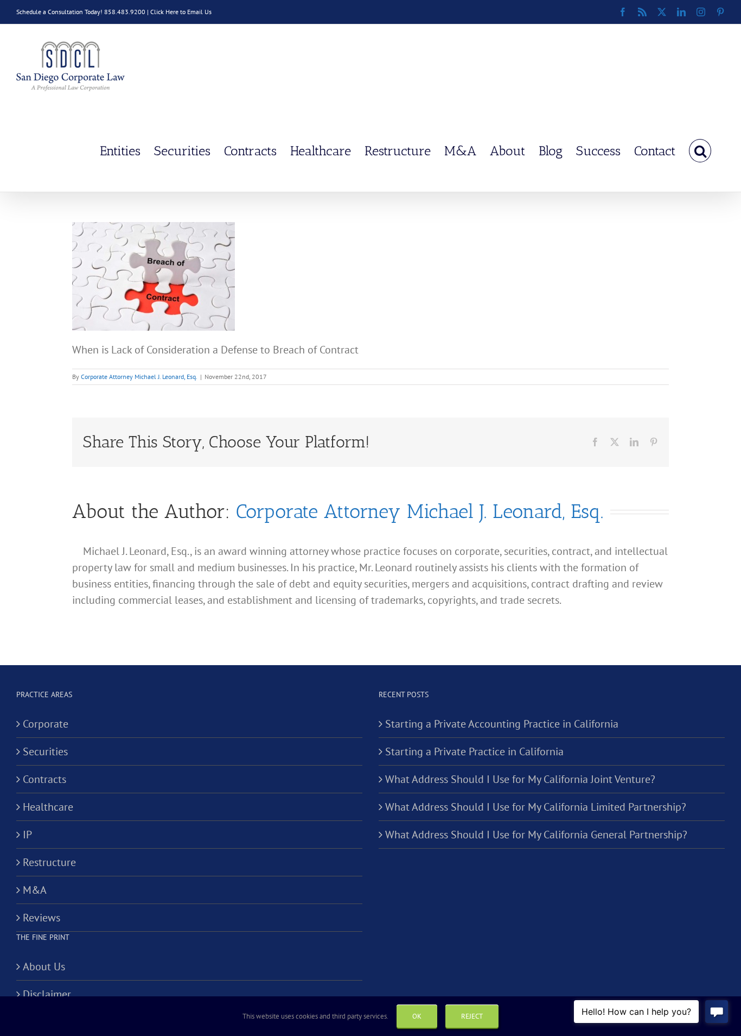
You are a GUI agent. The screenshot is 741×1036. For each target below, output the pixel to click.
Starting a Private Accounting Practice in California (501, 724)
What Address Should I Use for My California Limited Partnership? (535, 807)
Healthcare (48, 807)
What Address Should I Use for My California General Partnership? (536, 834)
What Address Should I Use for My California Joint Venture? (520, 779)
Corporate (45, 724)
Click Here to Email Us (181, 12)
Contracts (44, 779)
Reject (472, 1016)
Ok (416, 1016)
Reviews (41, 918)
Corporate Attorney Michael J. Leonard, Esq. (139, 376)
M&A (35, 890)
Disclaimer (47, 994)
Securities (45, 751)
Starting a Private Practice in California (474, 751)
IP (27, 834)
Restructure (49, 862)
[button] (700, 150)
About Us (44, 966)
